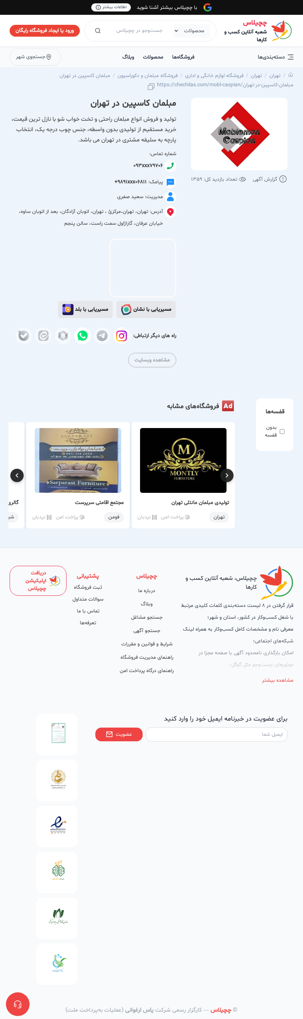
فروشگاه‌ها (183, 57)
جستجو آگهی (146, 630)
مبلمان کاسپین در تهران (84, 75)
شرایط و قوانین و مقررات (147, 644)
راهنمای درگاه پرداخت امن (147, 670)
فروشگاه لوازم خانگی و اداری (214, 75)
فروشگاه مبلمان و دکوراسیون (148, 75)
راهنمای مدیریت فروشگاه (146, 657)
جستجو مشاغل (147, 617)
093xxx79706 (148, 165)
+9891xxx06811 (131, 182)
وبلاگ (128, 57)
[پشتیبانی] (18, 1004)
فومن (113, 517)
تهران (274, 75)
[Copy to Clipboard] (151, 87)
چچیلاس (255, 22)
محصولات (153, 57)
